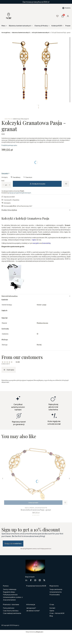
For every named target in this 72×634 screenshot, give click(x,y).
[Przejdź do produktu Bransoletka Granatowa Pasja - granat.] (36, 473)
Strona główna (6, 32)
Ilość (3, 180)
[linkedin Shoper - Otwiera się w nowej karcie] (26, 580)
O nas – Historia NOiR (57, 613)
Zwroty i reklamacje (9, 589)
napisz (34, 240)
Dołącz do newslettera (13, 543)
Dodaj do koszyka (38, 184)
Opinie (52, 611)
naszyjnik (36, 243)
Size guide (5, 173)
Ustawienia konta (56, 592)
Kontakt (52, 608)
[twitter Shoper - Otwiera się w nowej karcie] (44, 580)
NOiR (3, 134)
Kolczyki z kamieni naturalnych (40, 32)
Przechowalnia (55, 595)
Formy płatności (8, 608)
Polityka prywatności (10, 595)
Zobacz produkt (33, 502)
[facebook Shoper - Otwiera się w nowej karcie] (31, 580)
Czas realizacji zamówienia (12, 613)
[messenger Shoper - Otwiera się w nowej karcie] (35, 580)
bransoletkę (46, 243)
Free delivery (16, 177)
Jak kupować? (31, 608)
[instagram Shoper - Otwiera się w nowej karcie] (40, 580)
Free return (29, 177)
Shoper (15, 625)
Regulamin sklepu (9, 592)
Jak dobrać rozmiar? (33, 611)
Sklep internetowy (34, 632)
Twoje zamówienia (56, 589)
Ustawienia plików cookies (12, 597)
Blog (51, 616)
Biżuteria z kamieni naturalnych (21, 32)
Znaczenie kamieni (9, 600)
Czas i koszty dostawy (10, 611)
